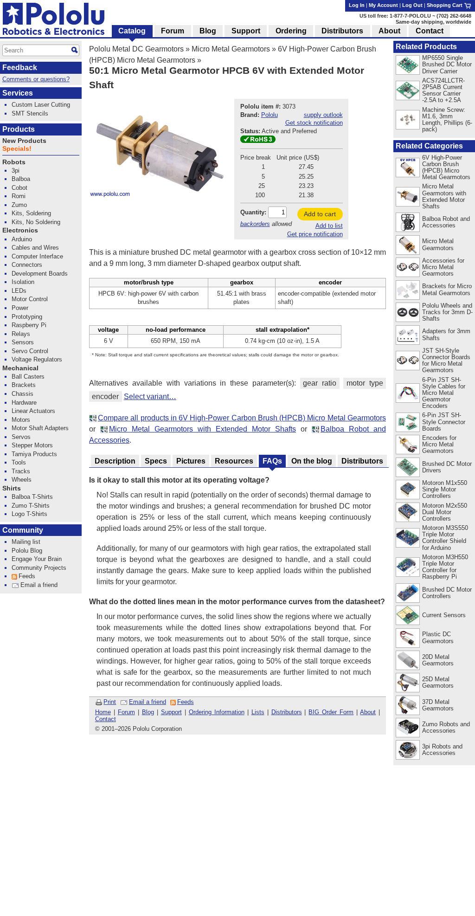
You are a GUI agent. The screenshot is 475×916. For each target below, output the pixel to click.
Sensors (23, 342)
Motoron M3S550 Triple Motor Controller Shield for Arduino (445, 537)
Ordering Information (216, 712)
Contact (105, 719)
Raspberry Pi (29, 325)
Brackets (24, 384)
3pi (15, 170)
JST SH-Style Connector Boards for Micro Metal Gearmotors (446, 360)
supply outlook (323, 114)
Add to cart (320, 214)
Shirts (11, 488)
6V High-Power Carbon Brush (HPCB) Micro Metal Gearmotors (446, 167)
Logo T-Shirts (29, 513)
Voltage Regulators (37, 359)
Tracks (21, 471)
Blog (148, 712)
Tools (19, 462)
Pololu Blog (27, 550)
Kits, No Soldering (36, 222)
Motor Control (30, 299)
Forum (126, 712)
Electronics (20, 230)
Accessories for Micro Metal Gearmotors (443, 267)
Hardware (24, 402)
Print (109, 701)
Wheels (22, 479)
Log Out (412, 5)
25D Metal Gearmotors (438, 682)
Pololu (269, 114)
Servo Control (30, 351)
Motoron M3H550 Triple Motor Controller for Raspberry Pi (445, 567)
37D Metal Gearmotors (438, 705)
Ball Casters (28, 376)
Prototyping (27, 316)
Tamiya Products (34, 454)
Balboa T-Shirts (32, 496)
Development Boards (40, 273)
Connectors (27, 264)
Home (103, 712)
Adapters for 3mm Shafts (446, 334)
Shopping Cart (445, 5)
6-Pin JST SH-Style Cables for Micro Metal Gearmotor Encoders (443, 392)
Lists (257, 712)
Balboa (21, 178)
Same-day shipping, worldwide (433, 22)
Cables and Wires (35, 247)
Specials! (17, 148)
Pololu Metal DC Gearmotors (136, 49)
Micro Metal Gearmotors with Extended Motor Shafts (202, 429)
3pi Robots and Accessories (442, 749)
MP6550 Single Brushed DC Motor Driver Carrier (447, 64)
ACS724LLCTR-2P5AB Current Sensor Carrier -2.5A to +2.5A (443, 90)
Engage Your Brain (37, 558)
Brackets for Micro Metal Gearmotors (447, 289)
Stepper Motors (32, 445)
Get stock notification (314, 122)
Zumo (19, 204)
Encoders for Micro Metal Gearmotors (439, 444)
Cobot (19, 187)
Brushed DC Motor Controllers (447, 593)
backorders (255, 223)
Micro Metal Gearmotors (231, 49)
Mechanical (20, 368)
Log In (357, 5)
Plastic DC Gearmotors (438, 637)
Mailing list (26, 541)
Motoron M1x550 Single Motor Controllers (444, 489)
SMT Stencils (30, 113)
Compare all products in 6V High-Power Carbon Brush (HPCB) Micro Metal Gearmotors (242, 418)
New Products (24, 140)
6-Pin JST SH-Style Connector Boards (443, 422)
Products (18, 129)
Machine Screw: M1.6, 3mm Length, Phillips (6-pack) (447, 119)
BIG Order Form (330, 712)
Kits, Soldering (31, 213)
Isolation (23, 281)
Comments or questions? (36, 79)
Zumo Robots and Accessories (446, 727)
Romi (19, 196)
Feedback (19, 67)
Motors (21, 419)
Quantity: (253, 212)
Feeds (185, 701)
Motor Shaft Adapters (40, 428)
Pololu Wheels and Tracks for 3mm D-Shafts (447, 312)
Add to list (329, 225)
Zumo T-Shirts (31, 505)
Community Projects (39, 567)
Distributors (286, 712)
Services (17, 93)
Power (20, 307)
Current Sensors (444, 615)
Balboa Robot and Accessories (446, 222)
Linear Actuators (33, 410)
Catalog (132, 31)
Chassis (22, 393)
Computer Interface (37, 256)
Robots (14, 162)
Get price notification (315, 234)
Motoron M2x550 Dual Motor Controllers (444, 512)
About (368, 712)
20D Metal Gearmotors (438, 660)
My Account (383, 5)
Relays (21, 333)
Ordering (291, 31)
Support (171, 712)
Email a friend (147, 701)
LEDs (19, 290)
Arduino (22, 239)
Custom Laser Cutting (41, 104)
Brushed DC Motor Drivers (447, 467)
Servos (21, 436)
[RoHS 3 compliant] (258, 140)
